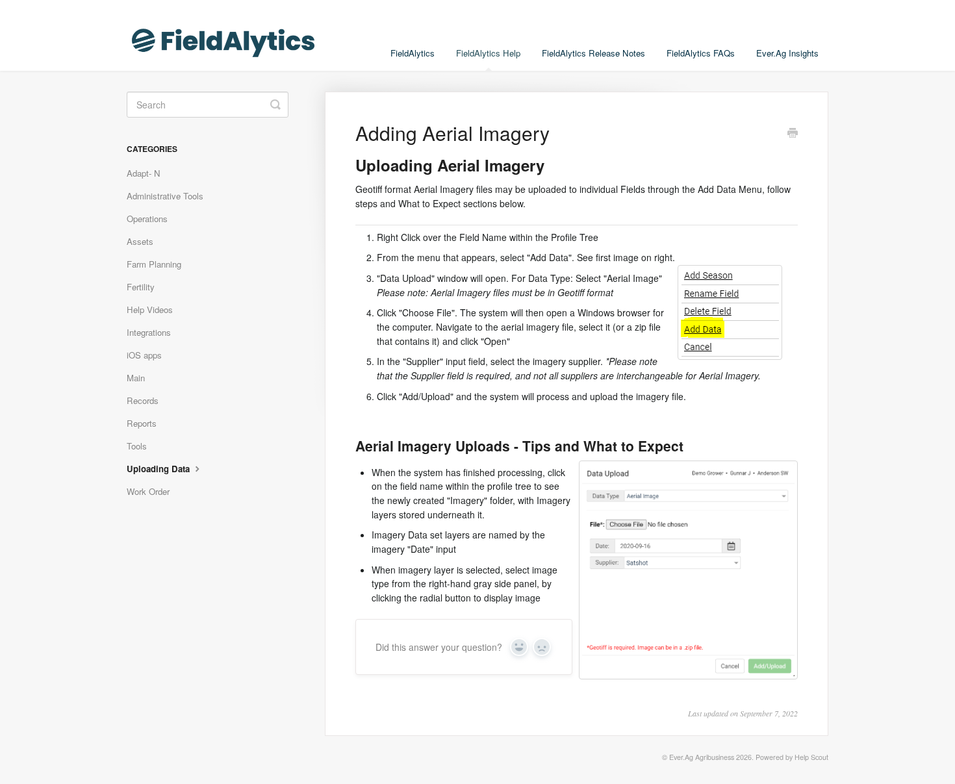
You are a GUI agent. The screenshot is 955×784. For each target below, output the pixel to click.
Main (136, 378)
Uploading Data (159, 468)
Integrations (149, 332)
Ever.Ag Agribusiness (701, 757)
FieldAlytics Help (488, 53)
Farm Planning (154, 264)
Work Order (148, 491)
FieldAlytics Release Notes (593, 53)
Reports (142, 423)
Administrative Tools (165, 196)
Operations (147, 218)
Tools (137, 446)
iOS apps (144, 355)
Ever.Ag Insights (787, 53)
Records (143, 400)
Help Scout (811, 757)
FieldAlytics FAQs (701, 53)
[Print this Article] (792, 134)
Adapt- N (143, 173)
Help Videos (150, 309)
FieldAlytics (412, 53)
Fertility (141, 287)
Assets (140, 241)
